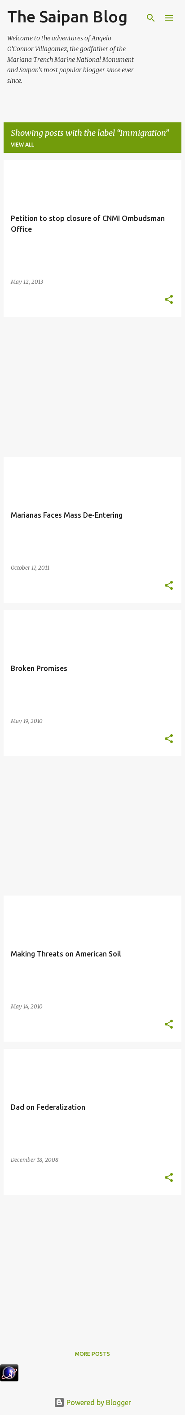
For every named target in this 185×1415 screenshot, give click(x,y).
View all (22, 144)
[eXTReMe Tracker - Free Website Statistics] (9, 1379)
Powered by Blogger (98, 1402)
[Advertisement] (92, 387)
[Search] (150, 18)
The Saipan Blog (67, 16)
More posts (92, 1354)
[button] (168, 300)
